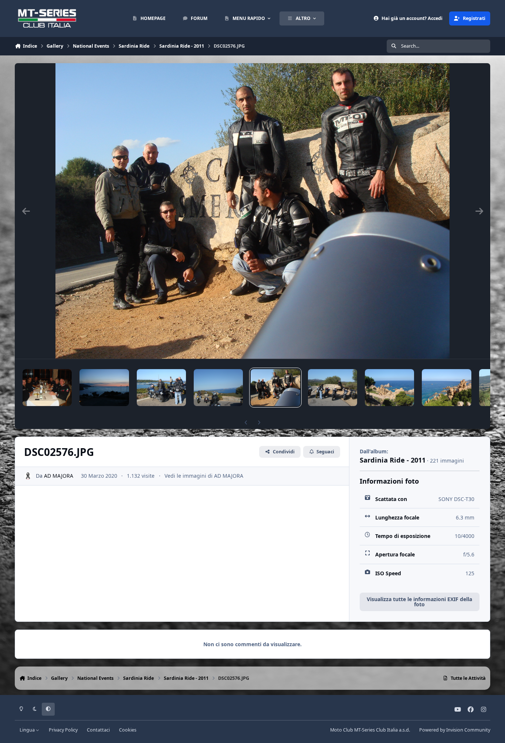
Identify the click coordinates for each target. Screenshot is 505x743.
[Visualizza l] (47, 387)
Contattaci (98, 730)
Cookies (127, 730)
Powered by (454, 730)
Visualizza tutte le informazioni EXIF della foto (419, 602)
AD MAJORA (58, 475)
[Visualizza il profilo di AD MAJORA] (28, 476)
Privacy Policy (63, 730)
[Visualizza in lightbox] (252, 211)
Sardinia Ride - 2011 (393, 460)
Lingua (28, 730)
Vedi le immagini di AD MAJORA (204, 475)
